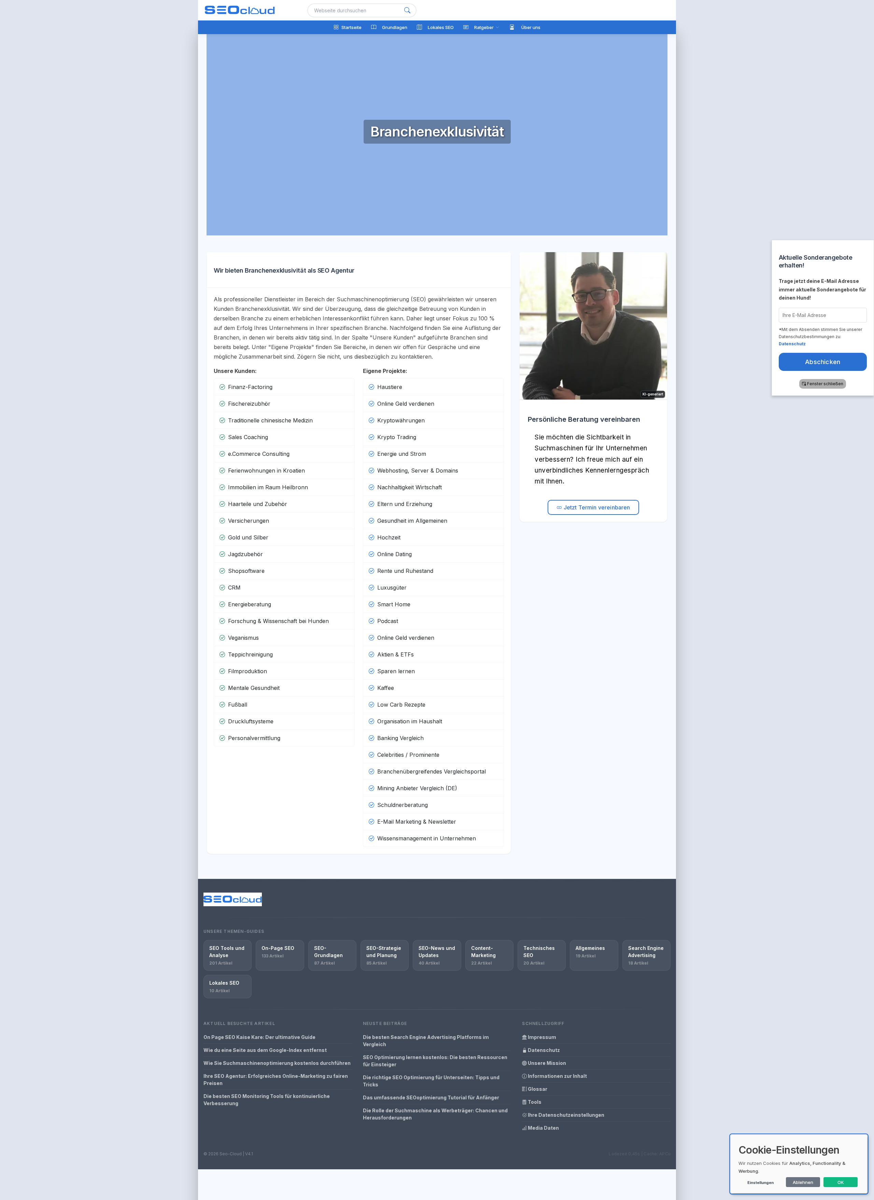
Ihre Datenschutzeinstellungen (565, 1115)
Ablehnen (803, 1182)
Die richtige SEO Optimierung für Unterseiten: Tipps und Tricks (431, 1080)
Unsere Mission (546, 1063)
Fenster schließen (825, 383)
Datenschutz (543, 1050)
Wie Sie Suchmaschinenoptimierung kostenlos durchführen (277, 1063)
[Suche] (407, 10)
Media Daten (543, 1128)
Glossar (537, 1089)
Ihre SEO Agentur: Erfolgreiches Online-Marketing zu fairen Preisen (275, 1079)
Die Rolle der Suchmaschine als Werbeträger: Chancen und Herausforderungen (435, 1114)
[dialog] (799, 1164)
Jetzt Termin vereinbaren (596, 507)
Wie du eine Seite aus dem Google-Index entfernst (265, 1050)
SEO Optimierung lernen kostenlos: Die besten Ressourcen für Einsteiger (435, 1060)
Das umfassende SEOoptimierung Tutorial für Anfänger (431, 1097)
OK (840, 1182)
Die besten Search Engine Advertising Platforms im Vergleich (426, 1040)
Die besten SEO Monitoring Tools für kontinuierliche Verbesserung (266, 1099)
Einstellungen (760, 1182)
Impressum (541, 1037)
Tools (534, 1102)
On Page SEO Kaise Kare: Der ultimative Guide (259, 1037)
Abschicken (823, 361)
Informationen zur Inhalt (557, 1076)
